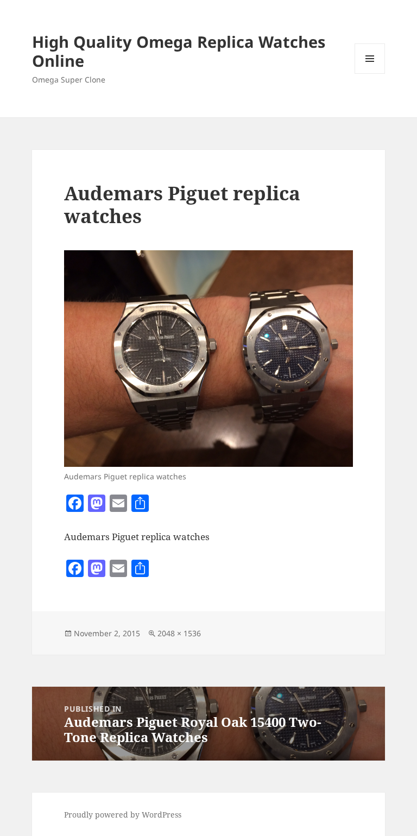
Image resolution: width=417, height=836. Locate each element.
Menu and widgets (370, 73)
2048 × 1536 (179, 633)
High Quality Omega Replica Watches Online (178, 51)
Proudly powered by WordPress (122, 814)
